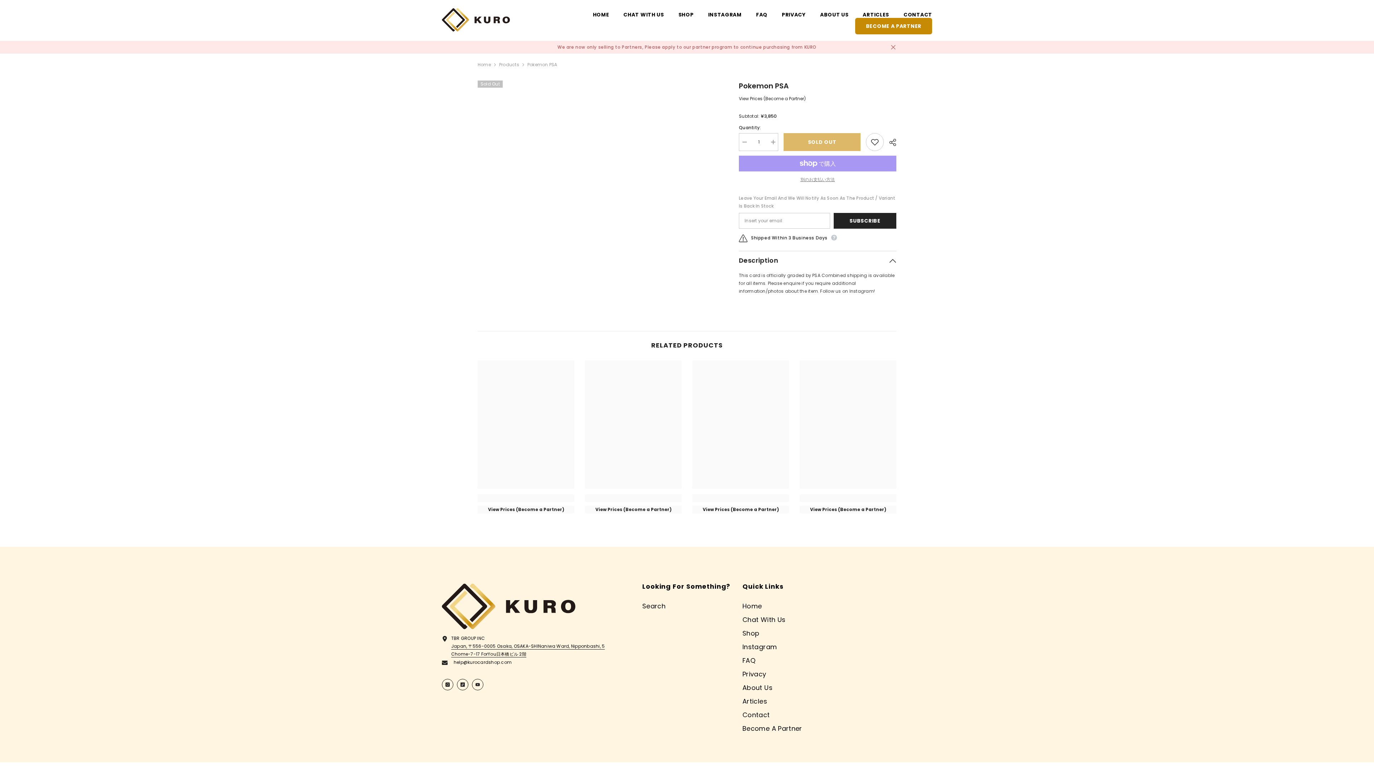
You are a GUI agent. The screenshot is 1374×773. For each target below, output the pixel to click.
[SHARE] (890, 142)
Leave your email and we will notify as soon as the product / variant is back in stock (817, 202)
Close (893, 47)
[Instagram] (447, 684)
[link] (526, 498)
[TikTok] (462, 684)
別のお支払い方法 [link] (817, 179)
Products (509, 65)
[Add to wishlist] (875, 142)
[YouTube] (477, 684)
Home (484, 65)
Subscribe (864, 220)
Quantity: (750, 128)
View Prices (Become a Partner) (772, 99)
